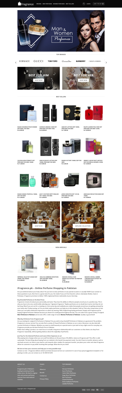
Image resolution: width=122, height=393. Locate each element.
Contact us (43, 376)
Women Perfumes (59, 4)
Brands (39, 4)
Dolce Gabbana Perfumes (70, 382)
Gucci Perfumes (67, 371)
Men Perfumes (47, 4)
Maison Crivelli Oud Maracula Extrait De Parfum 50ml (72, 278)
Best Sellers (70, 4)
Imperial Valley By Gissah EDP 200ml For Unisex (27, 277)
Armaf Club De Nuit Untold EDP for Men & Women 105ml (93, 161)
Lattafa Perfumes (67, 384)
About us (43, 369)
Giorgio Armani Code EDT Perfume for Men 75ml (48, 127)
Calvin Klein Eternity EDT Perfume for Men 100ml (26, 161)
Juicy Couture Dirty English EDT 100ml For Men (49, 195)
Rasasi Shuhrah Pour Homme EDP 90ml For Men (27, 127)
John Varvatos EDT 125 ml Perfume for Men (70, 195)
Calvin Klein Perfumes (69, 373)
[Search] (84, 3)
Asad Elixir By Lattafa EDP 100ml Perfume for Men (48, 161)
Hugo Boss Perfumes (69, 375)
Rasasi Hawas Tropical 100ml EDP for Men (27, 195)
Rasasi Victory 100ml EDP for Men (71, 161)
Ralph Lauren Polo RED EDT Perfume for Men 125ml (93, 127)
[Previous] (15, 62)
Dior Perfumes (66, 377)
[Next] (106, 62)
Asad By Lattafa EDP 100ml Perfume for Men (70, 127)
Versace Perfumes (68, 369)
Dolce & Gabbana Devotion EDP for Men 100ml (49, 277)
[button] (88, 3)
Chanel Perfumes (67, 379)
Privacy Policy (44, 379)
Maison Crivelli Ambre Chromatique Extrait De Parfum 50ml (93, 278)
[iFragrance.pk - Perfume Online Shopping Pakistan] (25, 4)
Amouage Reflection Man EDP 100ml (94, 195)
